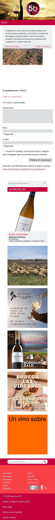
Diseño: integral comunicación (16, 501)
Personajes (7, 479)
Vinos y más (33, 479)
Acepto (38, 46)
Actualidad (7, 473)
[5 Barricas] (33, 9)
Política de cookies (12, 46)
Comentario (8, 107)
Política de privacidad (12, 512)
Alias (5, 127)
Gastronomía (33, 482)
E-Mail (6, 139)
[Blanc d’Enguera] (27, 211)
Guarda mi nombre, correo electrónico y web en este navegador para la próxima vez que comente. (26, 153)
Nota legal (7, 506)
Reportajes (7, 476)
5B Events (7, 488)
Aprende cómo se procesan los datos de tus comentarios (26, 167)
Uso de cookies (9, 517)
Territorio (6, 482)
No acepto (46, 46)
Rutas (30, 473)
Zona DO (31, 476)
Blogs (5, 485)
